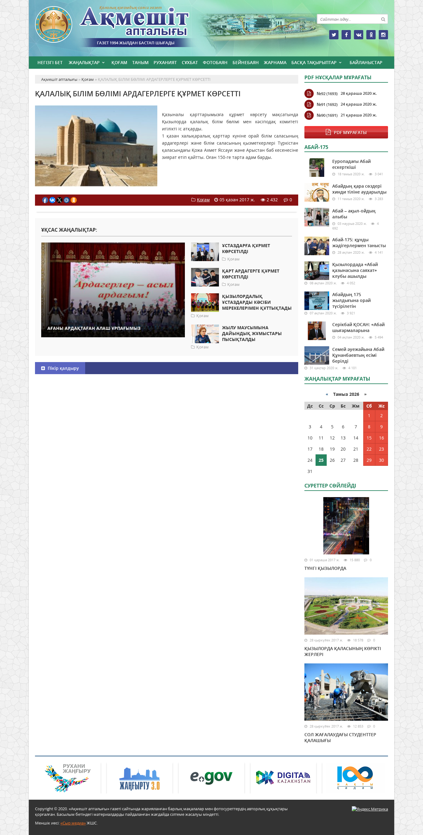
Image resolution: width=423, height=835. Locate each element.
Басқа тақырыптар (314, 62)
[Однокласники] (371, 34)
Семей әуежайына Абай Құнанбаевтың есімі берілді (358, 355)
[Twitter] (333, 34)
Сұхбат (190, 62)
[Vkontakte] (358, 34)
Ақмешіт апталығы (123, 26)
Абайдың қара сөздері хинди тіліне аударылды (359, 189)
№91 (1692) (327, 104)
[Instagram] (383, 34)
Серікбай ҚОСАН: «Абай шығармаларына (358, 327)
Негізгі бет (50, 62)
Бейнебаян (246, 62)
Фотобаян (215, 62)
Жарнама (275, 62)
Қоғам (119, 62)
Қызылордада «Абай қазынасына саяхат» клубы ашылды (355, 270)
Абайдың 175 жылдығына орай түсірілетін (351, 300)
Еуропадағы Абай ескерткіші (351, 164)
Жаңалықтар (84, 62)
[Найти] (383, 19)
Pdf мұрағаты (350, 132)
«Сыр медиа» (73, 823)
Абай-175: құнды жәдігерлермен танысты (359, 242)
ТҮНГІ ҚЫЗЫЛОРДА (325, 568)
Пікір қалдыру (62, 368)
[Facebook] (346, 34)
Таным (140, 62)
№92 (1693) (327, 93)
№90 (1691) (327, 115)
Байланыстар (366, 62)
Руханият (165, 62)
